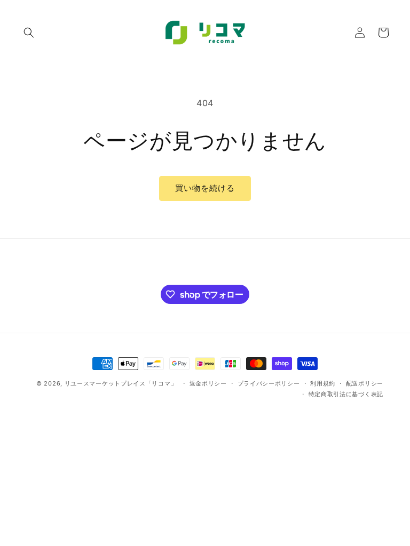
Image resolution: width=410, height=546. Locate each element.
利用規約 (322, 383)
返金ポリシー (208, 383)
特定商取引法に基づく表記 (346, 394)
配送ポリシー (364, 383)
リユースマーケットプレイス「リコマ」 (121, 383)
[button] (29, 32)
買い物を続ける (205, 188)
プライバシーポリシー (269, 383)
